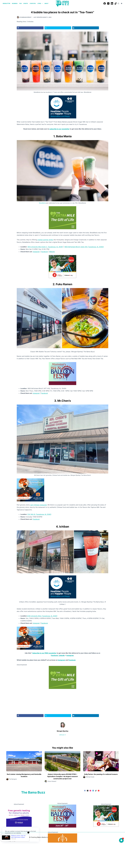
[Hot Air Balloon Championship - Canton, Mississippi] (62, 373)
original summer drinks (45, 240)
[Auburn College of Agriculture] (30, 490)
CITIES (39, 3)
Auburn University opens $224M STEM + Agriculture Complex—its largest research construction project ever (62, 776)
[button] (39, 318)
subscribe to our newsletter (60, 129)
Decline (17, 837)
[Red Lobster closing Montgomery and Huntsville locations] (24, 761)
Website (52, 252)
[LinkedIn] (112, 3)
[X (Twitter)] (87, 790)
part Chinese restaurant (38, 505)
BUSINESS (14, 3)
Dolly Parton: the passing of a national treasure (101, 774)
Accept (9, 837)
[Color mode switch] (121, 3)
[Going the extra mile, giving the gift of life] (62, 218)
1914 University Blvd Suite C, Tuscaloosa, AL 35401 (45, 247)
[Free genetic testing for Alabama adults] (19, 816)
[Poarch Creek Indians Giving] (62, 838)
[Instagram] (108, 3)
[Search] (118, 3)
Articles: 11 (62, 735)
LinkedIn (62, 655)
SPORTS (25, 3)
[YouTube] (98, 790)
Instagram (36, 252)
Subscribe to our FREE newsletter (44, 653)
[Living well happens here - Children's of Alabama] (62, 266)
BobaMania (42, 203)
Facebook (44, 252)
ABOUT (46, 3)
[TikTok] (115, 3)
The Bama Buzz (33, 792)
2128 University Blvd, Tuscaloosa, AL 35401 (42, 616)
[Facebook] (104, 3)
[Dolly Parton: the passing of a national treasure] (101, 761)
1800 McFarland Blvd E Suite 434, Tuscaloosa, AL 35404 (84, 247)
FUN (20, 3)
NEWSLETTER (6, 3)
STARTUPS (33, 3)
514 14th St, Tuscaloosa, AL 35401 (39, 514)
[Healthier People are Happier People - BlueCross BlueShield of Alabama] (62, 107)
